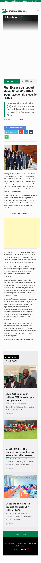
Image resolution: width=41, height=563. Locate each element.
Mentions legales (20, 535)
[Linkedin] (26, 132)
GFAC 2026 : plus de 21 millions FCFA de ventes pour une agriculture (20, 397)
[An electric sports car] (20, 377)
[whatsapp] (7, 137)
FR (20, 5)
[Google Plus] (21, 132)
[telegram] (31, 132)
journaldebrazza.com (27, 543)
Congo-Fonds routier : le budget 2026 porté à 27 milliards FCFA (18, 507)
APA (21, 17)
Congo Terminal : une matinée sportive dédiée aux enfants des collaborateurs (20, 452)
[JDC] (14, 10)
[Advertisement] (20, 52)
